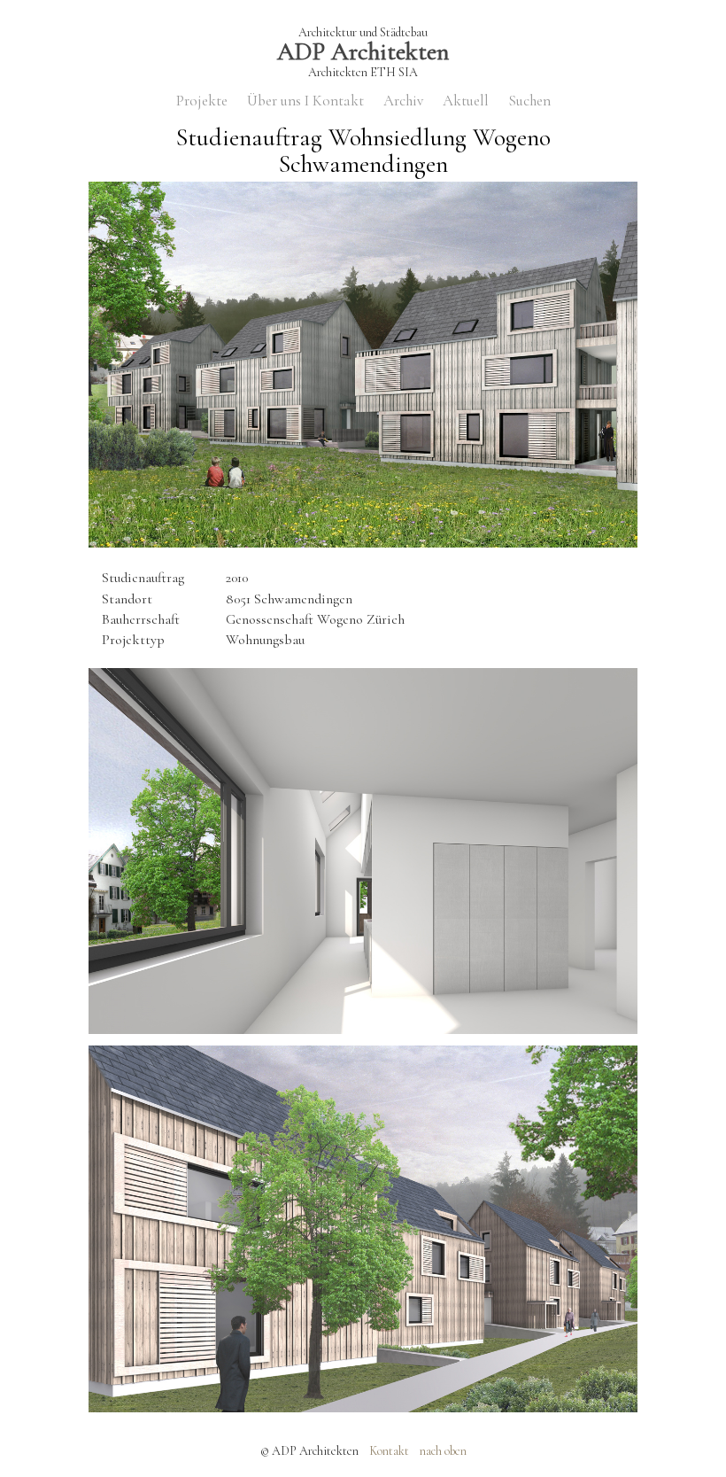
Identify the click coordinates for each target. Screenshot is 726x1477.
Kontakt (389, 1450)
